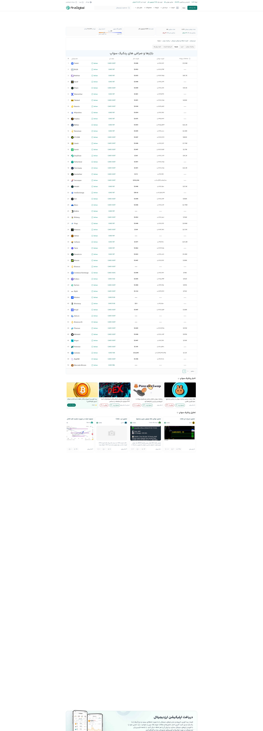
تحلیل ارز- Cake (121, 419)
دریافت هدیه (71, 405)
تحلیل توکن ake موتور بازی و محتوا (148, 419)
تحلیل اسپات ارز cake (187, 419)
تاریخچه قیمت (167, 47)
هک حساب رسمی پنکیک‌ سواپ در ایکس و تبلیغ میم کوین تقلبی (180, 400)
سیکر (183, 33)
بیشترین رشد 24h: (191, 33)
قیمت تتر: (143, 2)
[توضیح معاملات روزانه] (189, 58)
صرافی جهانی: (169, 2)
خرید (182, 47)
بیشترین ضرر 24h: (171, 33)
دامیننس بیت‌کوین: (184, 2)
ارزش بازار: (159, 2)
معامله (96, 63)
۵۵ (167, 29)
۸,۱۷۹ (183, 29)
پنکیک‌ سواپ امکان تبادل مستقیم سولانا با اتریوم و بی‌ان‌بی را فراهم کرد (149, 400)
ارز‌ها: (195, 2)
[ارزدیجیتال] (75, 8)
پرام (164, 33)
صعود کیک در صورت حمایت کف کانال (80, 419)
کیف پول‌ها (157, 47)
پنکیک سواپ (190, 47)
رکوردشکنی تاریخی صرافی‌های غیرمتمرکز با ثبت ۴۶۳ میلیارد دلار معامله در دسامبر (115, 400)
